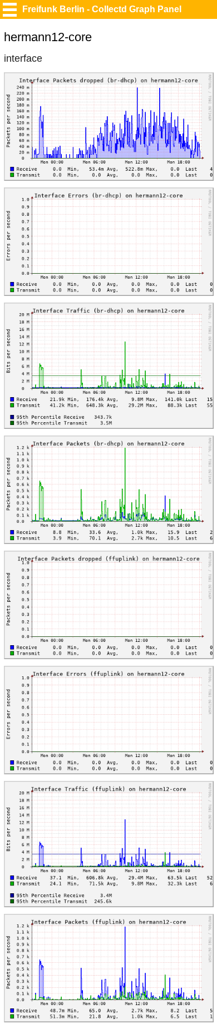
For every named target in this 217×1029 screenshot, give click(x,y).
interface (23, 58)
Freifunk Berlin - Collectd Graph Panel (101, 9)
